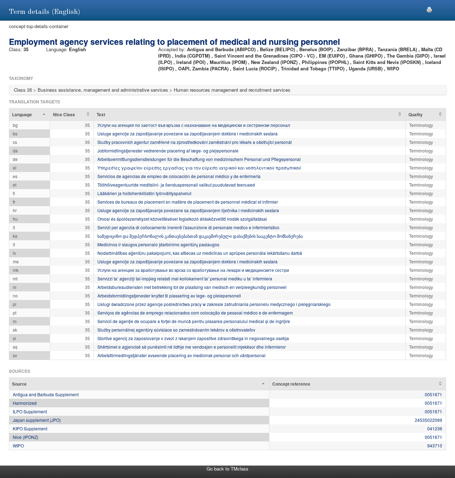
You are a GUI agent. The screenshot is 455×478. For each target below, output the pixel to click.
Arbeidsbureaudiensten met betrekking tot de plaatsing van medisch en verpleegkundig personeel (192, 287)
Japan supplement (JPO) (37, 420)
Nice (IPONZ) (25, 437)
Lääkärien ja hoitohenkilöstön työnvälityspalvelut (144, 193)
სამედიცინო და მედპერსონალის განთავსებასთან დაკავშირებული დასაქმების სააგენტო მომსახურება (200, 236)
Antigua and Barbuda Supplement (46, 394)
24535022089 (428, 420)
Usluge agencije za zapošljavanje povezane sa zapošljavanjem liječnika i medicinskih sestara (188, 210)
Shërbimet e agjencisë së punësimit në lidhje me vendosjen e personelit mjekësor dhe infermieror (191, 347)
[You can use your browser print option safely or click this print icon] (429, 8)
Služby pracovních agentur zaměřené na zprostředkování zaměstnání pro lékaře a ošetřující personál (194, 142)
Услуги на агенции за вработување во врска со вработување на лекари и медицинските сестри (193, 270)
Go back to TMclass (227, 468)
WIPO (18, 445)
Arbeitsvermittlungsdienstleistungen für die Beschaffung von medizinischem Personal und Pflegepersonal (199, 159)
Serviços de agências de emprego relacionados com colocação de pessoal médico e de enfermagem (195, 313)
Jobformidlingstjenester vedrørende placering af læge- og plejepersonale (168, 150)
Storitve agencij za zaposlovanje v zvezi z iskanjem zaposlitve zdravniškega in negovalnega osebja (193, 338)
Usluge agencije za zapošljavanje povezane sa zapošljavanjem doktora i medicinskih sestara (187, 133)
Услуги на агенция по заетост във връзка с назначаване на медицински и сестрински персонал (193, 125)
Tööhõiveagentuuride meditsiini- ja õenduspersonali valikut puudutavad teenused (176, 185)
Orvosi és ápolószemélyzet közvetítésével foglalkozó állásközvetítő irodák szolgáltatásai (182, 219)
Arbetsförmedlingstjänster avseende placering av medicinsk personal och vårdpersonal (181, 355)
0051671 (433, 394)
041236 (434, 428)
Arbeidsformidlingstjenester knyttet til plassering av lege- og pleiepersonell (169, 295)
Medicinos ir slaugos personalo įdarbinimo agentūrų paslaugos (158, 244)
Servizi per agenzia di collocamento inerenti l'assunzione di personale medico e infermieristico (188, 227)
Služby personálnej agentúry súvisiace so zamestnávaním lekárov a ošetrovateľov (176, 330)
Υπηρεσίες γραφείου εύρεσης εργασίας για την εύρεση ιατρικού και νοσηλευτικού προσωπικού (199, 168)
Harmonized (25, 403)
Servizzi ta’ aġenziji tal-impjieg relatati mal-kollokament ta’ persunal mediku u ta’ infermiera (184, 278)
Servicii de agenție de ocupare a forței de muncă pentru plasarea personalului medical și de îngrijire (193, 321)
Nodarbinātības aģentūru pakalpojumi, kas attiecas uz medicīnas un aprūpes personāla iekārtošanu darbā (199, 253)
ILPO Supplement (30, 411)
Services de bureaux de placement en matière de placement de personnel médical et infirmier (187, 202)
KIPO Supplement (30, 428)
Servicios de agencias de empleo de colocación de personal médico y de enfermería (179, 176)
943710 (434, 445)
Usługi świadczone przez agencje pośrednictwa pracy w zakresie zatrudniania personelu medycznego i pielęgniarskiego (214, 304)
